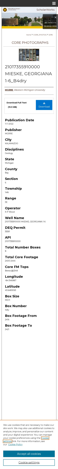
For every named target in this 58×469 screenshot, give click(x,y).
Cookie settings (29, 462)
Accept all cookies (29, 453)
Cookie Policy (15, 444)
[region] (29, 444)
